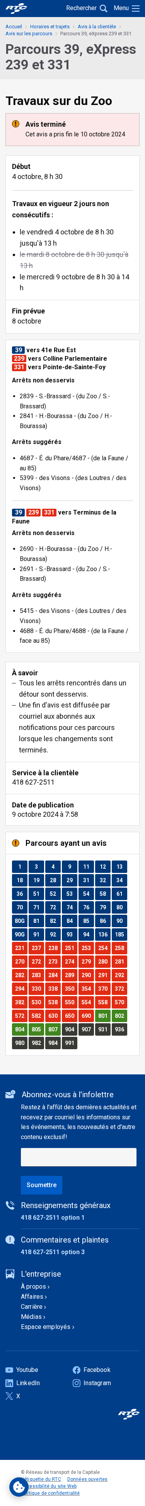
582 (37, 1015)
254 (104, 948)
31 (88, 880)
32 (105, 880)
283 (37, 975)
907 (87, 1029)
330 (37, 988)
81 (38, 920)
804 (21, 1029)
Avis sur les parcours (28, 33)
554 (87, 1002)
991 (71, 1043)
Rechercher (81, 8)
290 (87, 975)
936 (120, 1029)
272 (37, 961)
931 (104, 1029)
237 (37, 948)
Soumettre (41, 1185)
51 (38, 893)
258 (120, 948)
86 (105, 920)
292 (120, 975)
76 (88, 907)
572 (21, 1015)
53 (71, 893)
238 (54, 948)
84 (71, 920)
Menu (121, 8)
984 (54, 1043)
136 (104, 934)
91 (38, 934)
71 (38, 907)
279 (87, 961)
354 (87, 988)
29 (71, 880)
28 (55, 880)
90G (20, 934)
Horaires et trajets (50, 26)
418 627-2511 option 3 (53, 1252)
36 (21, 893)
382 (21, 1002)
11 (88, 866)
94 (88, 934)
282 (21, 975)
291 (104, 975)
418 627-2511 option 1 (53, 1217)
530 (37, 1002)
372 (120, 988)
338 (54, 988)
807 (54, 1029)
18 (21, 880)
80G (20, 920)
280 (104, 961)
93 (71, 934)
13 (121, 866)
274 (71, 961)
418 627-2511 (33, 782)
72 (55, 907)
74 (71, 907)
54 (88, 893)
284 (54, 975)
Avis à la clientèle (97, 26)
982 (37, 1043)
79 (105, 907)
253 (87, 948)
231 (21, 948)
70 (21, 907)
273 (54, 961)
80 (121, 907)
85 (88, 920)
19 (38, 880)
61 (121, 893)
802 (120, 1015)
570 (120, 1002)
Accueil (13, 26)
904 (71, 1029)
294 (21, 988)
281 (120, 961)
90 (121, 920)
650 (71, 1015)
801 (104, 1015)
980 (21, 1043)
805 (37, 1029)
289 (71, 975)
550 (71, 1002)
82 (55, 920)
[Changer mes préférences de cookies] (19, 1487)
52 (55, 893)
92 (55, 934)
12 (105, 866)
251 (71, 948)
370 (104, 988)
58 (105, 893)
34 (121, 880)
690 (87, 1015)
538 (54, 1002)
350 (71, 988)
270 (21, 961)
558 (104, 1002)
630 (54, 1015)
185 (120, 934)
